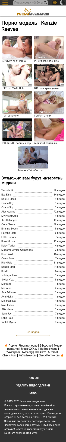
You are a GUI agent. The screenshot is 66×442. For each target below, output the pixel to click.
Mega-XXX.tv (29, 348)
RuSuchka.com (27, 355)
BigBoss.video (48, 348)
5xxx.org (27, 352)
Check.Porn (9, 355)
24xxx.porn (13, 352)
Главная (33, 378)
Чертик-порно (28, 345)
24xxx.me (46, 345)
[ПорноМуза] (33, 11)
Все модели (33, 332)
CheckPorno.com (49, 355)
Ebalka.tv (40, 352)
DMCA (33, 393)
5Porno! (53, 352)
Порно (12, 345)
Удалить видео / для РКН (33, 385)
